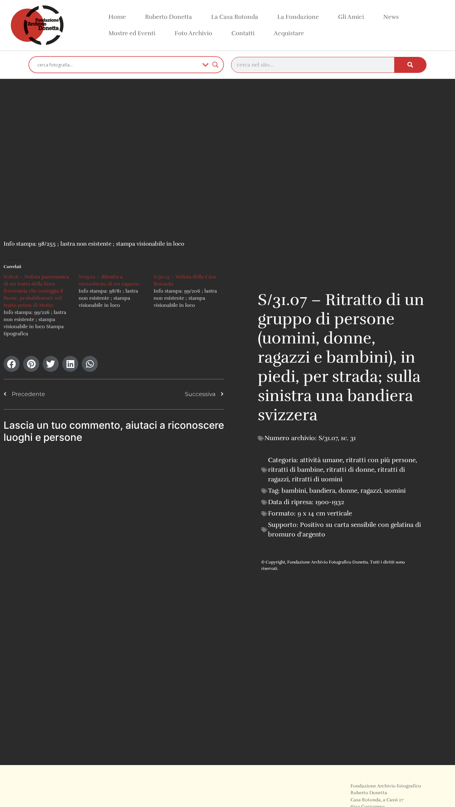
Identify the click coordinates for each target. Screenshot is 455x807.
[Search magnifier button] (215, 65)
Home (117, 17)
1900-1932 (329, 502)
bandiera (322, 491)
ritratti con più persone (381, 460)
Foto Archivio (193, 33)
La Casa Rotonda (234, 17)
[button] (12, 364)
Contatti (243, 33)
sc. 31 (348, 438)
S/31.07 (328, 438)
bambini (294, 491)
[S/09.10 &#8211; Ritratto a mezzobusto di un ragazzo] (116, 291)
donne (347, 491)
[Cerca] (410, 65)
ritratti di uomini (317, 479)
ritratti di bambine (295, 470)
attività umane (321, 460)
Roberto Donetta (168, 17)
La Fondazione (298, 17)
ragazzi (370, 491)
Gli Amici (351, 17)
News (391, 17)
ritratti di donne (350, 470)
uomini (395, 491)
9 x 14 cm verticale (325, 513)
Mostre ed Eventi (131, 33)
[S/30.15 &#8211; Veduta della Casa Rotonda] (191, 291)
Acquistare (289, 33)
